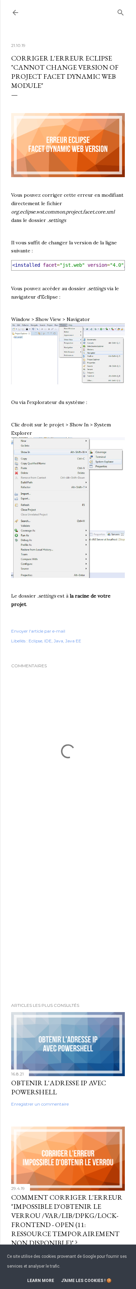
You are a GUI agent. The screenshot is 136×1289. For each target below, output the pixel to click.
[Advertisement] (68, 917)
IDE (48, 640)
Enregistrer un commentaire (40, 1104)
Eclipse (35, 640)
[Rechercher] (120, 11)
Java (58, 640)
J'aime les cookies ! (83, 1280)
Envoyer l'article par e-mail (38, 631)
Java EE (73, 640)
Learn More (40, 1280)
